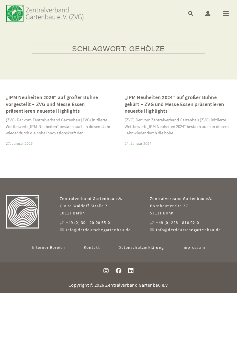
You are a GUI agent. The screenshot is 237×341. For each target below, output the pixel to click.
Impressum (193, 247)
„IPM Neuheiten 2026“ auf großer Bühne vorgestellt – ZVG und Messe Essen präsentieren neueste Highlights (52, 104)
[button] (190, 13)
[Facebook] (118, 271)
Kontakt (92, 247)
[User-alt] (207, 13)
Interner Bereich (48, 247)
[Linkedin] (131, 271)
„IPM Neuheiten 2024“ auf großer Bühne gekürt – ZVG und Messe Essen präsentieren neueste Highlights (174, 104)
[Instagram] (106, 271)
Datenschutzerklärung (141, 247)
